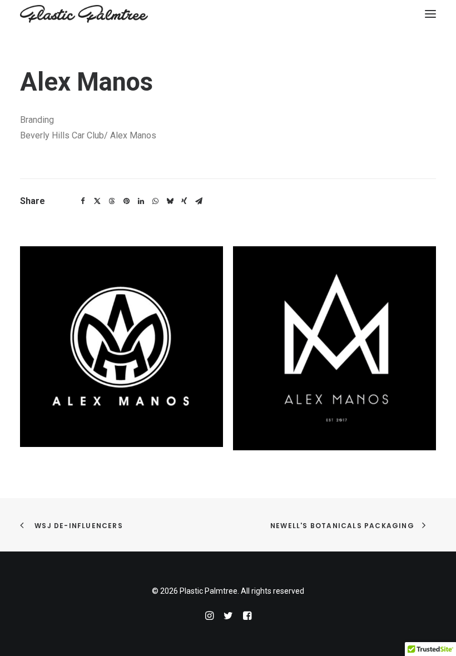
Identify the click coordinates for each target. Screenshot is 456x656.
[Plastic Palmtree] (84, 14)
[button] (430, 14)
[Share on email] (198, 201)
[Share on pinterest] (126, 201)
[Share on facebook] (83, 201)
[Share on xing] (184, 201)
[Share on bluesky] (169, 201)
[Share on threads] (111, 201)
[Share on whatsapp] (155, 201)
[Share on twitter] (97, 201)
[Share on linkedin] (140, 201)
